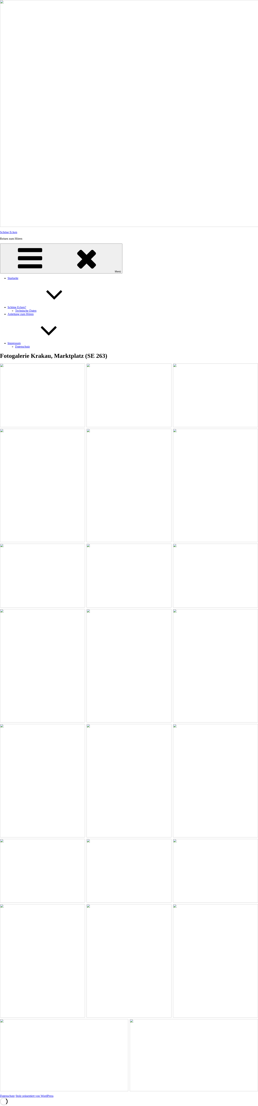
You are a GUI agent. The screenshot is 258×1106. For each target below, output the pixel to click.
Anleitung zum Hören (21, 314)
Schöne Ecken (8, 232)
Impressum (14, 343)
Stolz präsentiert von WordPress (34, 1095)
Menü (118, 271)
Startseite (13, 278)
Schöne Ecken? (17, 307)
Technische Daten (25, 310)
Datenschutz (22, 346)
